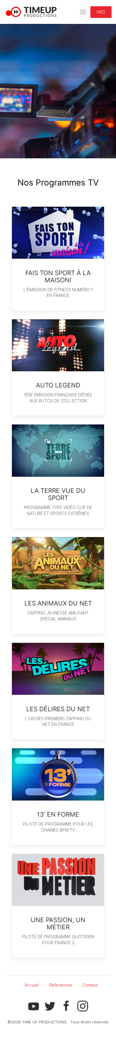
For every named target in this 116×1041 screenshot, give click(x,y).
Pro (101, 12)
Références (60, 985)
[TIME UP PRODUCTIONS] (31, 12)
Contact (90, 985)
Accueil (31, 985)
